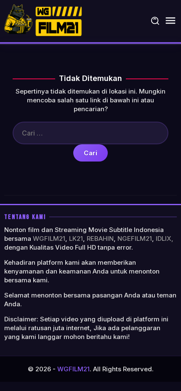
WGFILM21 (49, 238)
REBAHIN (100, 238)
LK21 (76, 238)
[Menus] (170, 20)
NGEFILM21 (134, 238)
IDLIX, (164, 238)
